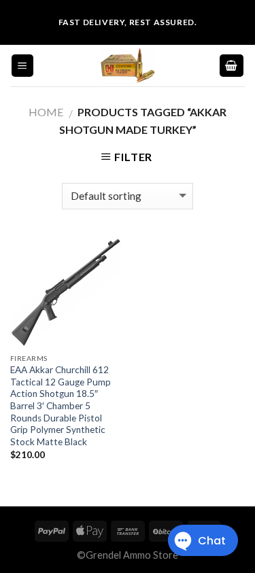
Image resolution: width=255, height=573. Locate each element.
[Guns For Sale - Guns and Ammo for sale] (128, 65)
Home (46, 111)
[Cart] (232, 65)
